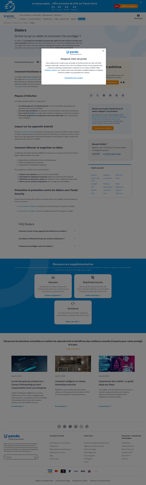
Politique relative (50, 70)
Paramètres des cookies (74, 78)
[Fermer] (103, 51)
